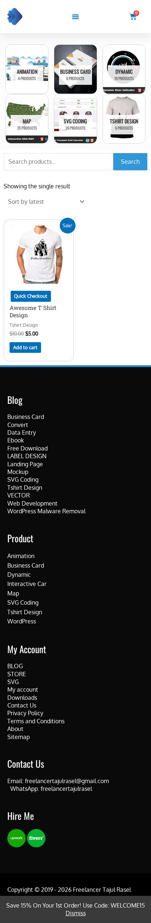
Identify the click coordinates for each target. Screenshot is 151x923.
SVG (13, 681)
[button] (75, 16)
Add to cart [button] (25, 347)
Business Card (25, 416)
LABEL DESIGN (27, 456)
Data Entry (21, 432)
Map (13, 593)
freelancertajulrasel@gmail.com (67, 781)
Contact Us (21, 705)
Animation (20, 556)
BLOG (15, 666)
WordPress (21, 621)
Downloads (22, 697)
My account (22, 689)
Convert (17, 424)
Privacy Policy (25, 713)
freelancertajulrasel (66, 788)
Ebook (15, 440)
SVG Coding (22, 479)
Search (130, 161)
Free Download (27, 448)
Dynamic (19, 574)
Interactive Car (27, 583)
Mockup (17, 471)
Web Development (32, 503)
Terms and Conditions (36, 721)
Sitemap (18, 737)
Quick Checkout (30, 296)
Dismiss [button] (76, 913)
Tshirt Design (24, 487)
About (15, 728)
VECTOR (18, 495)
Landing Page (25, 464)
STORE (16, 674)
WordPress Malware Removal (46, 511)
